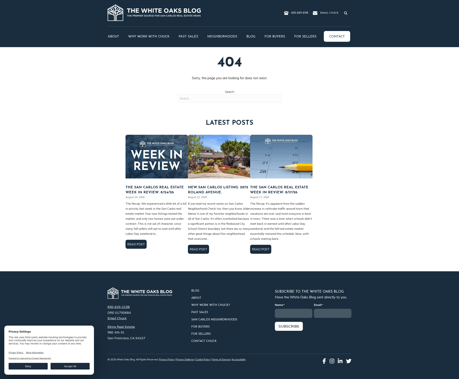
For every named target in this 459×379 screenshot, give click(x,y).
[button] (346, 12)
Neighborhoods (222, 36)
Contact (337, 36)
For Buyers (274, 36)
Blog (250, 36)
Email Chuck (329, 13)
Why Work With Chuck (148, 36)
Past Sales (188, 36)
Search (229, 92)
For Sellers (305, 36)
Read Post (137, 244)
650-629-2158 (299, 12)
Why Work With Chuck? (210, 305)
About (113, 36)
